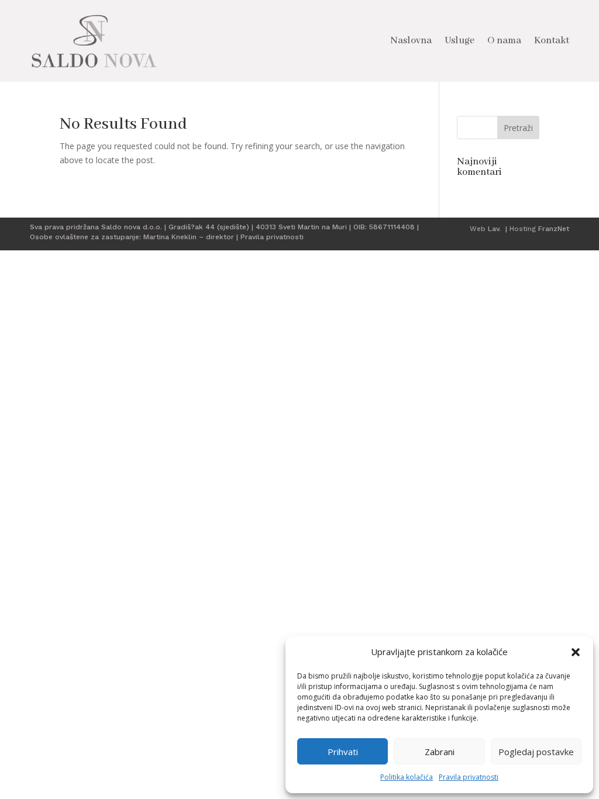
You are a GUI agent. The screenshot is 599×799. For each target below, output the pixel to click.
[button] (575, 652)
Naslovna (411, 41)
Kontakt (551, 41)
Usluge (459, 41)
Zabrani (440, 751)
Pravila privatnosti (468, 777)
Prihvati (343, 751)
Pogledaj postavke (536, 751)
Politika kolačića (406, 777)
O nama (504, 41)
